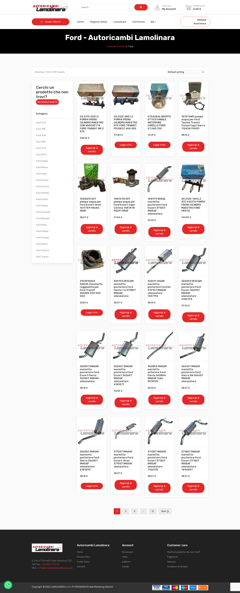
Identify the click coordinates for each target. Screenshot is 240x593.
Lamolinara (119, 21)
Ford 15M (40, 141)
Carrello (125, 566)
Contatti (81, 566)
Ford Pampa (42, 231)
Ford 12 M (41, 122)
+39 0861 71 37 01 (50, 564)
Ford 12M (40, 129)
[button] (8, 585)
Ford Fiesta (42, 205)
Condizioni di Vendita (177, 566)
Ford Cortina (42, 186)
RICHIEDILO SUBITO (47, 102)
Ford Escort (42, 199)
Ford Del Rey (42, 193)
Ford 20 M (41, 154)
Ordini (125, 557)
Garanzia (171, 561)
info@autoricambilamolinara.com (55, 568)
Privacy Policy (83, 557)
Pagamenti (172, 557)
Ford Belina (42, 167)
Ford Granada (43, 212)
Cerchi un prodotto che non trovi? (183, 552)
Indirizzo (126, 561)
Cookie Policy (83, 561)
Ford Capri (41, 173)
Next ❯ (165, 511)
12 (153, 511)
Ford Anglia (42, 161)
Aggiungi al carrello (92, 150)
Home (80, 21)
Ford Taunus (42, 250)
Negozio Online (98, 21)
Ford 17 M (41, 148)
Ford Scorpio (42, 237)
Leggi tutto (126, 144)
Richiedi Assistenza (200, 22)
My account (127, 552)
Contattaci (138, 21)
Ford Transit (42, 256)
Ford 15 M (41, 135)
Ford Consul (42, 180)
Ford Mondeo (42, 218)
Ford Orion (41, 225)
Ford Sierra (41, 244)
